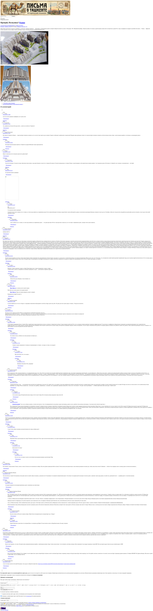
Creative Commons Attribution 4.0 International (37, 602)
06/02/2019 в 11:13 (6, 473)
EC (26, 26)
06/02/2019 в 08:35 (13, 276)
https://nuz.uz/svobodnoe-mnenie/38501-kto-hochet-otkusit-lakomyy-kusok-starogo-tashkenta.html (56, 563)
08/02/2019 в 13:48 (13, 382)
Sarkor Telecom (19, 605)
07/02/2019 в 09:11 (11, 427)
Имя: (1, 587)
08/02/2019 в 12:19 (13, 511)
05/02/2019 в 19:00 (9, 161)
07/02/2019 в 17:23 (16, 343)
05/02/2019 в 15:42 (6, 133)
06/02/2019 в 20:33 (6, 561)
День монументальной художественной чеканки (13, 104)
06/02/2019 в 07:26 (11, 266)
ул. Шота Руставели (19, 25)
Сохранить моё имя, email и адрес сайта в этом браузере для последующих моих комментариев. (21, 593)
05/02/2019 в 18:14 (9, 142)
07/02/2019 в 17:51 (21, 361)
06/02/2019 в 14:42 (11, 492)
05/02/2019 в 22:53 (6, 229)
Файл (1, 589)
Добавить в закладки (21, 26)
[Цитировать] (6, 118)
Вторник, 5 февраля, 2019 (5, 26)
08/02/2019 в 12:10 (11, 371)
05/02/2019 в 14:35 (6, 123)
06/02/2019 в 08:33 (11, 286)
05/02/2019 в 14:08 (6, 114)
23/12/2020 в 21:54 (16, 392)
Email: (2, 588)
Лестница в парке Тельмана (9, 103)
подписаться (28, 596)
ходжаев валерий (16, 404)
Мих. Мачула (13, 288)
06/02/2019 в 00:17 (6, 239)
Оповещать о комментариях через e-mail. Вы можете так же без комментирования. (21, 596)
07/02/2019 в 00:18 (13, 220)
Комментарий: (3, 583)
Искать (13, 16)
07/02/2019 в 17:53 (18, 455)
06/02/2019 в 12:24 (9, 483)
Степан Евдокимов (30, 604)
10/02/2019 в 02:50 (13, 402)
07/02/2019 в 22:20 (11, 551)
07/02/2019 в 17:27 (13, 436)
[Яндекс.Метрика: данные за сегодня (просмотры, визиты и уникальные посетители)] (4, 610)
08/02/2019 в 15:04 (13, 521)
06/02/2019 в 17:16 (6, 530)
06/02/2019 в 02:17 (9, 170)
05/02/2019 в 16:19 (6, 151)
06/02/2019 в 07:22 (9, 310)
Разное (22, 23)
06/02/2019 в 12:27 (11, 204)
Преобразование (11, 25)
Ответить (5, 120)
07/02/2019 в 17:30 (18, 352)
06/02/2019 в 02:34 (9, 255)
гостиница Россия (4, 25)
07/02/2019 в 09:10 (13, 333)
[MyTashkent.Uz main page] (76, 8)
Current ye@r (3, 600)
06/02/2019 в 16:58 (11, 322)
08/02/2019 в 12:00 (11, 301)
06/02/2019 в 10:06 (6, 464)
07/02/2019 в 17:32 (16, 445)
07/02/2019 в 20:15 (9, 542)
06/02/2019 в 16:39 (9, 415)
